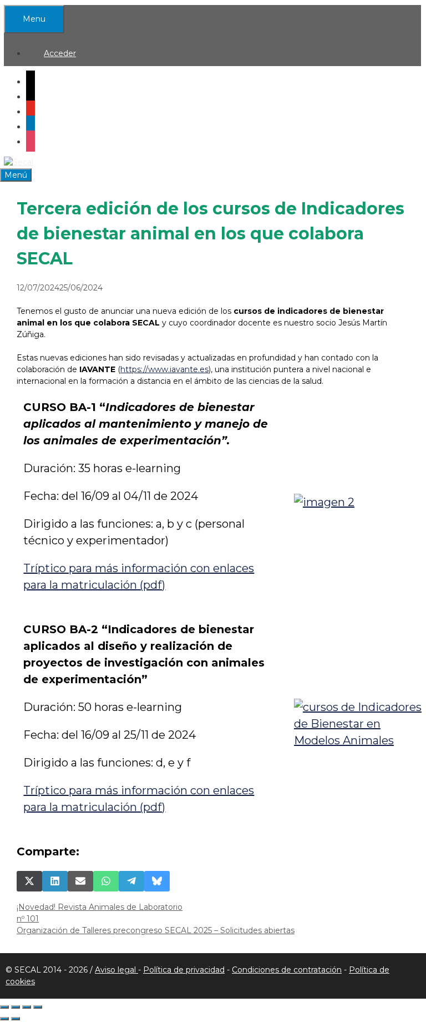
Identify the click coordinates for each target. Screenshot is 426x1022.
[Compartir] (26, 1007)
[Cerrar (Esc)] (37, 1007)
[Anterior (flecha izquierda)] (4, 1018)
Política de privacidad (184, 970)
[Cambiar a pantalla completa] (15, 1007)
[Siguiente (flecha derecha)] (15, 1018)
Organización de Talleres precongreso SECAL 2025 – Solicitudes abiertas (156, 930)
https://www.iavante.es (164, 369)
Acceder (60, 53)
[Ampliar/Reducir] (4, 1007)
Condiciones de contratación (287, 970)
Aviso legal (116, 970)
